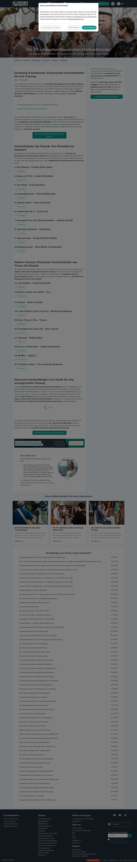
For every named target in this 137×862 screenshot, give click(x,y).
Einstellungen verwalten (51, 27)
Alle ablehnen (74, 27)
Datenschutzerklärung (76, 19)
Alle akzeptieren (89, 27)
